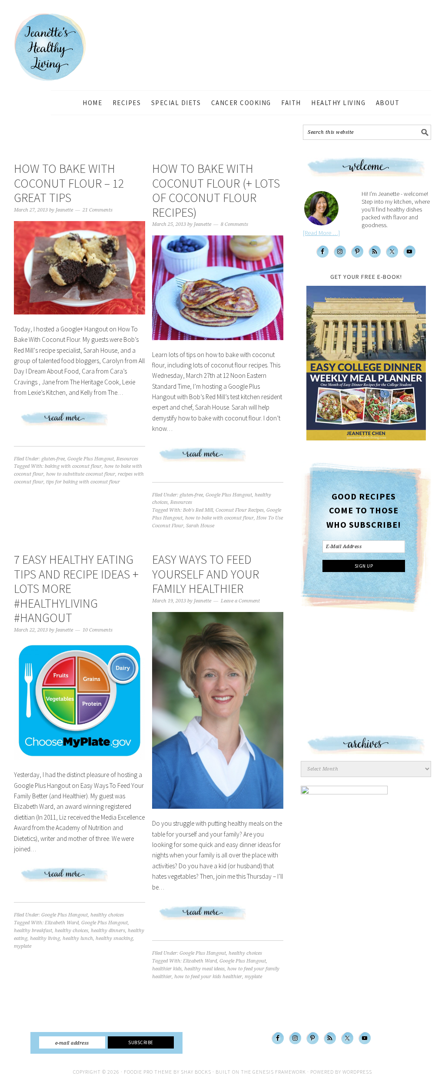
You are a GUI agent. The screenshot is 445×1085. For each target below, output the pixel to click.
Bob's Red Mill (198, 510)
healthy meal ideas (204, 969)
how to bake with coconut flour (219, 518)
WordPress (357, 1071)
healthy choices (107, 915)
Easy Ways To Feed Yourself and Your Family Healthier (205, 574)
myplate (22, 946)
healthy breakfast (33, 930)
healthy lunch (78, 938)
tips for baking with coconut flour (83, 482)
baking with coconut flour (73, 466)
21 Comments (98, 210)
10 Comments (98, 630)
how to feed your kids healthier (208, 976)
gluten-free (53, 459)
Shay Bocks (196, 1071)
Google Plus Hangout (90, 459)
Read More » (79, 422)
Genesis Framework (279, 1071)
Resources (127, 459)
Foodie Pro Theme (148, 1071)
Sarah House (200, 526)
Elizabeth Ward (62, 923)
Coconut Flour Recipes (240, 510)
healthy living (45, 938)
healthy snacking (114, 938)
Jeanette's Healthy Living (57, 47)
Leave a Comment (240, 601)
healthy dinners (108, 930)
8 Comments (234, 224)
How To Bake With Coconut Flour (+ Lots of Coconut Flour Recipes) (216, 190)
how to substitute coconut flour (80, 474)
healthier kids (167, 969)
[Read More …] (321, 233)
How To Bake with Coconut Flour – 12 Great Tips (69, 183)
